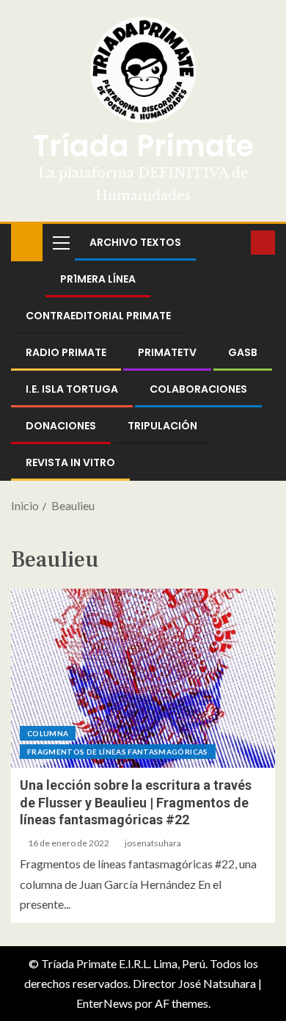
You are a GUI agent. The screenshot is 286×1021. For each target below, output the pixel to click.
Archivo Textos (135, 242)
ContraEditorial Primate (98, 315)
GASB (242, 352)
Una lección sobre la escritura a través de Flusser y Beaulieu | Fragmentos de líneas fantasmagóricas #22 (136, 802)
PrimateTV (167, 352)
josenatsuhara (153, 843)
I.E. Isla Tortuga (72, 389)
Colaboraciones (198, 389)
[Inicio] (27, 241)
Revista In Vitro (70, 462)
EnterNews (104, 1003)
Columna (47, 733)
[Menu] (60, 242)
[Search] (238, 242)
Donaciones (61, 425)
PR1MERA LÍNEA (98, 279)
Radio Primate (66, 352)
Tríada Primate (143, 146)
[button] (60, 242)
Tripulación (162, 425)
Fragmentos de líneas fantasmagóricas (117, 751)
